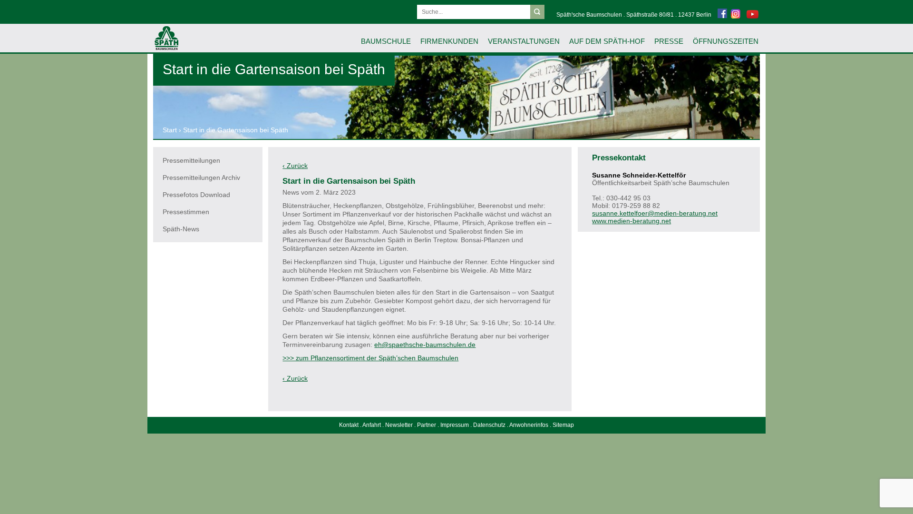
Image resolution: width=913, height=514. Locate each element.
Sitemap (563, 425)
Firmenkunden (449, 41)
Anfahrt (371, 425)
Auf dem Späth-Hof (607, 41)
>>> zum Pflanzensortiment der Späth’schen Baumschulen (370, 358)
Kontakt (349, 425)
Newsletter (399, 425)
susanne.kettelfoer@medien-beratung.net (655, 213)
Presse (668, 41)
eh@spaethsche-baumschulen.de (425, 344)
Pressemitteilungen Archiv (201, 177)
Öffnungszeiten (725, 41)
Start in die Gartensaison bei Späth (235, 130)
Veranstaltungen (524, 41)
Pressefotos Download (196, 194)
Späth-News (181, 229)
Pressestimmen (186, 212)
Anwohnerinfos (528, 425)
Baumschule (386, 41)
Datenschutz (489, 425)
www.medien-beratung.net (631, 221)
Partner (426, 425)
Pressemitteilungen (191, 160)
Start (170, 130)
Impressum (454, 425)
